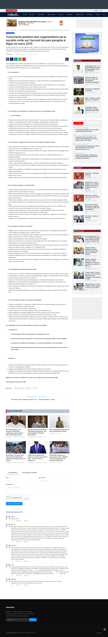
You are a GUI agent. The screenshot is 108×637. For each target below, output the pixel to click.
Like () (27, 520)
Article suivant (43, 396)
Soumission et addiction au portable (92, 89)
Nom (7, 477)
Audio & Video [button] (51, 14)
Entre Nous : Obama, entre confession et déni (92, 196)
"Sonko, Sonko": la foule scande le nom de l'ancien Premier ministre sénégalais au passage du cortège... (93, 275)
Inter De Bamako (9, 437)
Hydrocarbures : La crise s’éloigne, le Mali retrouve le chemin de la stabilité (92, 285)
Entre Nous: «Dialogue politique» (92, 174)
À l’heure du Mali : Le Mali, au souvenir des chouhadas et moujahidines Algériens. (92, 80)
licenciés (29, 388)
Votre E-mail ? (42, 477)
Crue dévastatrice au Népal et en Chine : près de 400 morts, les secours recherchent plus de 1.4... (87, 147)
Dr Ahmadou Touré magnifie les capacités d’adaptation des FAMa (92, 108)
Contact (96, 10)
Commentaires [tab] (12, 472)
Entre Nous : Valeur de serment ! (92, 216)
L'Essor (86, 72)
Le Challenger (31, 437)
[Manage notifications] (104, 629)
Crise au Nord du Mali (19, 388)
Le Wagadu (87, 242)
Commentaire (9, 484)
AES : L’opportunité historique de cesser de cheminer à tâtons (59, 430)
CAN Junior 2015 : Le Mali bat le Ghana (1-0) (24, 399)
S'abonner (33, 619)
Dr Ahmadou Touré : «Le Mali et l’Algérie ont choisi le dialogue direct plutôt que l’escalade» (92, 68)
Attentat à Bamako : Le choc (47, 399)
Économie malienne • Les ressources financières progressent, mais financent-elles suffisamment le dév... (15, 432)
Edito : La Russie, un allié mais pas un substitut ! (92, 98)
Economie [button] (69, 14)
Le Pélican (87, 101)
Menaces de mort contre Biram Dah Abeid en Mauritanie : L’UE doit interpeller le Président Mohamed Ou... (37, 432)
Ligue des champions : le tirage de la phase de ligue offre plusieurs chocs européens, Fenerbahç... (86, 156)
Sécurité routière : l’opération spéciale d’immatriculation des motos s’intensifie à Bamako (91, 251)
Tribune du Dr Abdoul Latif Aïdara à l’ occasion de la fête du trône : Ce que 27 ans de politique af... (37, 457)
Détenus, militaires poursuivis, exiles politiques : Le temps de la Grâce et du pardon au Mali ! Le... (92, 262)
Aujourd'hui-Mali (31, 462)
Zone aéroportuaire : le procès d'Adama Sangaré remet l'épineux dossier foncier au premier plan (92, 238)
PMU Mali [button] (31, 14)
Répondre (20, 520)
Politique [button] (60, 14)
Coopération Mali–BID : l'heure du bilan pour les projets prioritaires (87, 130)
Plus (104, 14)
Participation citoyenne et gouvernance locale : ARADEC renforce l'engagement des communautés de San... (58, 457)
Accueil (7, 30)
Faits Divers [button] (41, 14)
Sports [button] (97, 14)
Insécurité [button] (89, 14)
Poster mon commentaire (14, 503)
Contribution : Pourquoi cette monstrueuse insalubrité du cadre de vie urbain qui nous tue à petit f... (15, 457)
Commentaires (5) (14, 512)
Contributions (14, 30)
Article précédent (32, 396)
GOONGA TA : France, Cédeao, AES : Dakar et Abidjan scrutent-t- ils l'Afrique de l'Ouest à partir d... (92, 185)
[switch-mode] (101, 10)
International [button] (79, 14)
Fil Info (25, 14)
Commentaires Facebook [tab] (29, 472)
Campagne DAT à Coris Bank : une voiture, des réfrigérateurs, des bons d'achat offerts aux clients (86, 138)
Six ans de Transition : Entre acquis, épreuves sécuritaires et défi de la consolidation (92, 207)
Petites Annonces (11, 10)
